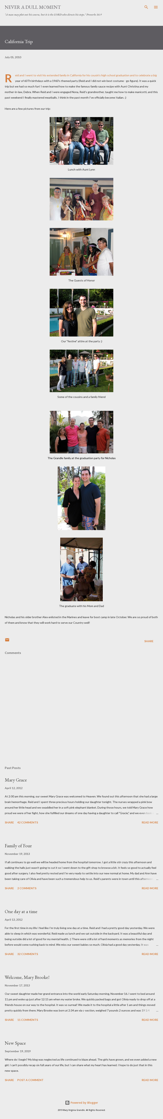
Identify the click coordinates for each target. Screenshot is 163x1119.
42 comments (27, 822)
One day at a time (21, 911)
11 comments (27, 1019)
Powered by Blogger (84, 1102)
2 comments (26, 888)
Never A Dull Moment (33, 7)
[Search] (146, 7)
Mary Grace (16, 780)
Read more (150, 822)
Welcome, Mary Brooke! (27, 977)
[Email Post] (7, 641)
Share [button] (148, 641)
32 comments (27, 954)
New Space (15, 1043)
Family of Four (18, 846)
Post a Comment (30, 1080)
